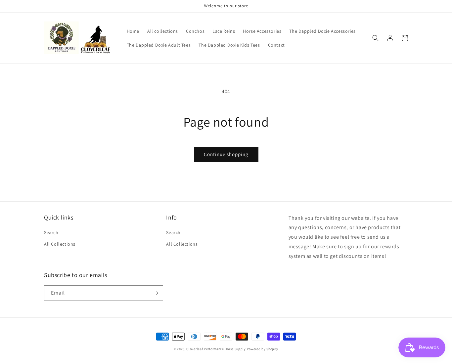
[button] (375, 38)
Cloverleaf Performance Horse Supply (216, 349)
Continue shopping (226, 154)
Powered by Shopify (263, 349)
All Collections (59, 244)
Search (51, 232)
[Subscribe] (155, 293)
